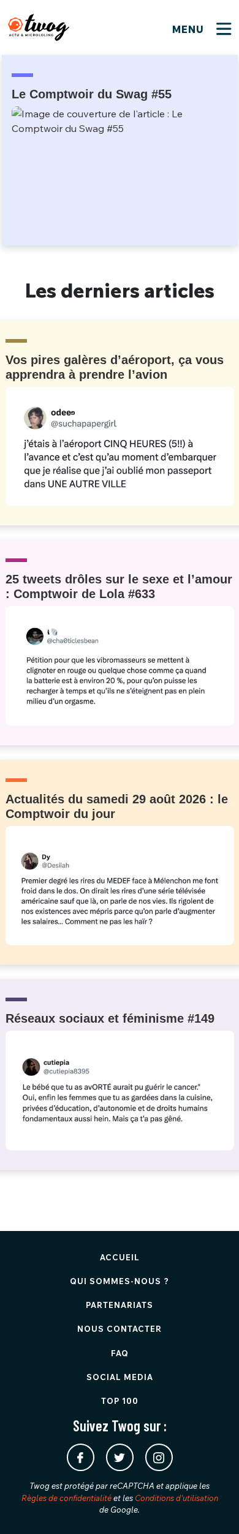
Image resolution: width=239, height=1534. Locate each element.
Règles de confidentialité (66, 1498)
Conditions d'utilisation (176, 1498)
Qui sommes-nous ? (119, 1281)
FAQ (120, 1353)
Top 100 (119, 1401)
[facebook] (80, 1457)
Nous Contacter (119, 1329)
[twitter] (120, 1457)
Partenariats (119, 1305)
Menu (189, 29)
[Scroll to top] (211, 1506)
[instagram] (159, 1457)
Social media (119, 1377)
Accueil (120, 1257)
